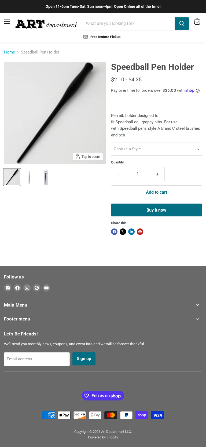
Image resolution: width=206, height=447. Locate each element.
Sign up (84, 358)
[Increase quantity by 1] (158, 174)
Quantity (117, 162)
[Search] (182, 23)
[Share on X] (123, 231)
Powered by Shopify (103, 437)
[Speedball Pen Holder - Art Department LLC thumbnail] (12, 177)
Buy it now (156, 210)
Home (9, 52)
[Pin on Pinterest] (140, 231)
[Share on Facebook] (114, 231)
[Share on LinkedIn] (131, 231)
